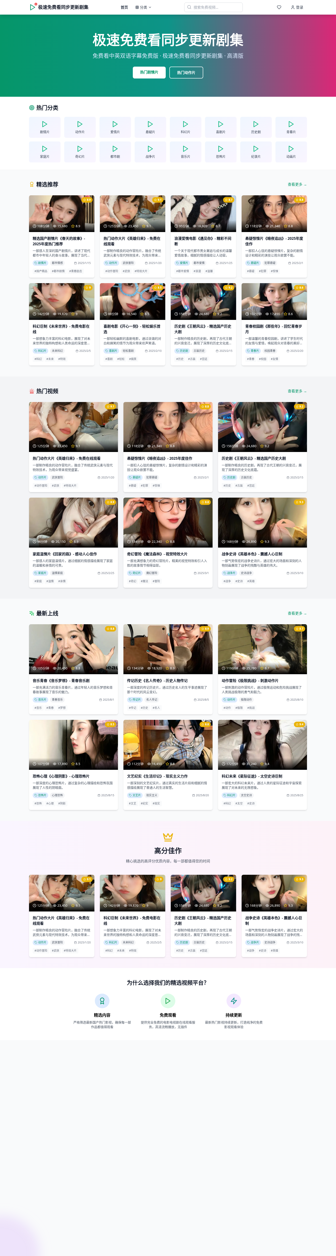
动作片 (113, 263)
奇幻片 (137, 573)
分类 (143, 7)
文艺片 (137, 795)
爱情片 (184, 263)
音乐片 (42, 700)
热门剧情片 (149, 72)
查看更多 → (297, 184)
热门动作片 (186, 72)
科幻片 (42, 351)
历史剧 (184, 351)
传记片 (137, 700)
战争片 (231, 573)
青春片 (255, 351)
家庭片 (42, 573)
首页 (124, 7)
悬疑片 (255, 263)
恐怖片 (42, 795)
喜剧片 (113, 351)
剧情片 (42, 263)
